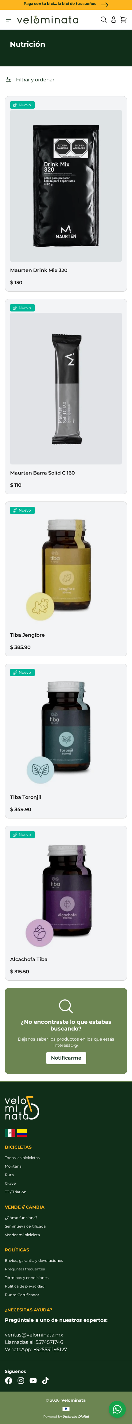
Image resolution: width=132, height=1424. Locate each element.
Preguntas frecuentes (25, 1269)
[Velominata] (47, 20)
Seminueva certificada (25, 1226)
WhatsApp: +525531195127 (36, 1349)
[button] (103, 19)
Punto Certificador (22, 1294)
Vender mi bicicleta (22, 1234)
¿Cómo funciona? (21, 1217)
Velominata (73, 1400)
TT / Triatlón (15, 1192)
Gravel (11, 1183)
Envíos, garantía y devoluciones (34, 1260)
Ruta (9, 1174)
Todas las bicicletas (22, 1157)
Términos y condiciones (27, 1277)
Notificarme (66, 1058)
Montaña (13, 1166)
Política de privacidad (25, 1286)
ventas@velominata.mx (34, 1335)
